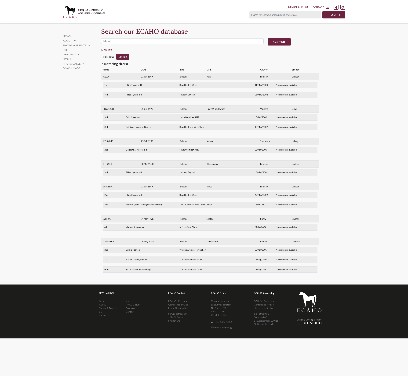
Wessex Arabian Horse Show (192, 250)
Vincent (264, 109)
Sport (128, 300)
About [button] (68, 40)
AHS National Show (188, 227)
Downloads (71, 68)
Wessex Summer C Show (190, 259)
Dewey (263, 241)
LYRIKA (107, 219)
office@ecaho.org (222, 327)
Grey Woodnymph (216, 109)
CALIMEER (108, 241)
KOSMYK (108, 141)
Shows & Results (108, 308)
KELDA (106, 76)
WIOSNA (108, 186)
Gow (294, 109)
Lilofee (210, 219)
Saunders (265, 141)
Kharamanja (212, 164)
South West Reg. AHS (189, 117)
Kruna (210, 141)
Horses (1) (108, 56)
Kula (209, 76)
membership (295, 7)
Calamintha (212, 241)
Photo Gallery (73, 63)
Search (334, 15)
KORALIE (108, 164)
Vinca (209, 186)
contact (318, 7)
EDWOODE (109, 109)
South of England (187, 94)
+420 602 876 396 (223, 321)
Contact (130, 311)
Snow (263, 219)
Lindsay (264, 76)
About (102, 304)
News (67, 36)
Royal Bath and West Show (191, 127)
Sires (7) (123, 56)
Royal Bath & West (188, 85)
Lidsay (295, 141)
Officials (103, 315)
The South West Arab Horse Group (195, 204)
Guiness (296, 241)
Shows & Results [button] (75, 45)
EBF (65, 49)
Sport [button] (67, 58)
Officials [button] (69, 54)
